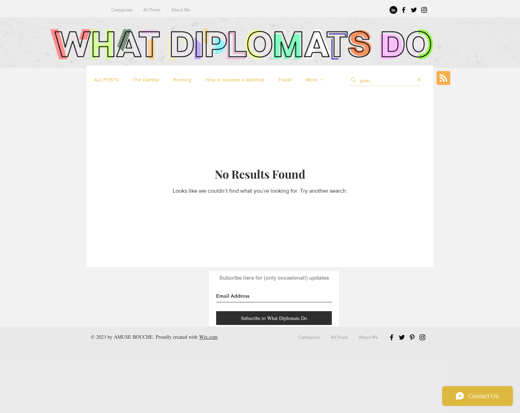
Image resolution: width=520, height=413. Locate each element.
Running (182, 79)
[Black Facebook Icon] (404, 10)
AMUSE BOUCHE (133, 336)
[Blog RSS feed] (443, 78)
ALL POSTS (106, 79)
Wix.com (208, 336)
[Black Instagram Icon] (424, 10)
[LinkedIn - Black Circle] (393, 10)
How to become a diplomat (235, 79)
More (311, 79)
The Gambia (146, 79)
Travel (284, 79)
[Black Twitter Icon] (414, 10)
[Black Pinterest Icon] (412, 337)
